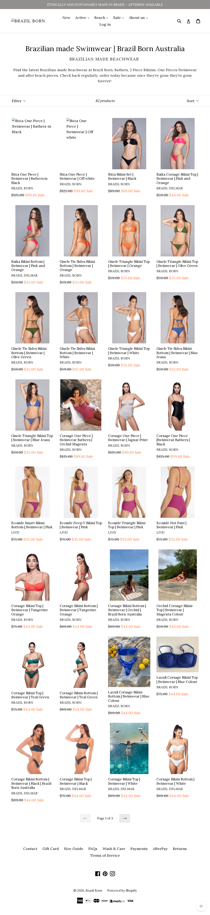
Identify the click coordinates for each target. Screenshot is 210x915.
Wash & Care (114, 848)
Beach (100, 17)
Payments (139, 848)
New (66, 17)
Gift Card (50, 848)
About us (137, 17)
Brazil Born (94, 890)
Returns (180, 848)
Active (81, 17)
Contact (30, 848)
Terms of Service (105, 855)
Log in (105, 24)
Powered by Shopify (122, 890)
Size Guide (73, 848)
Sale (117, 17)
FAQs (92, 848)
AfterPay (160, 848)
